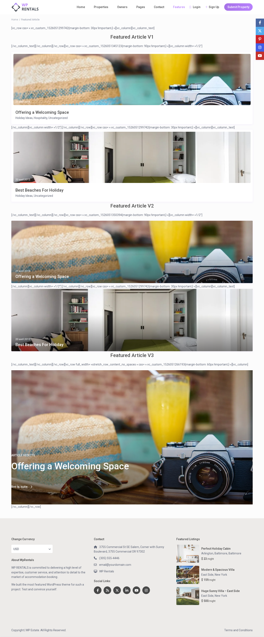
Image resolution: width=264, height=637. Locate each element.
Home (81, 7)
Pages (140, 7)
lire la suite (19, 487)
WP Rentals (106, 571)
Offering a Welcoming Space (42, 112)
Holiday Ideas (24, 118)
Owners (122, 7)
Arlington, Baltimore (214, 553)
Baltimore (235, 553)
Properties (101, 7)
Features (179, 7)
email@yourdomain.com (115, 564)
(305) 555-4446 (109, 558)
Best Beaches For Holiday (39, 190)
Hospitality (40, 118)
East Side (207, 574)
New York (221, 574)
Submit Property (238, 7)
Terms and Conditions (238, 630)
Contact (159, 7)
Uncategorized (58, 118)
